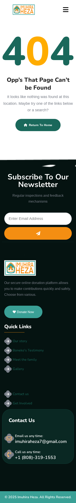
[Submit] (38, 233)
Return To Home (40, 125)
